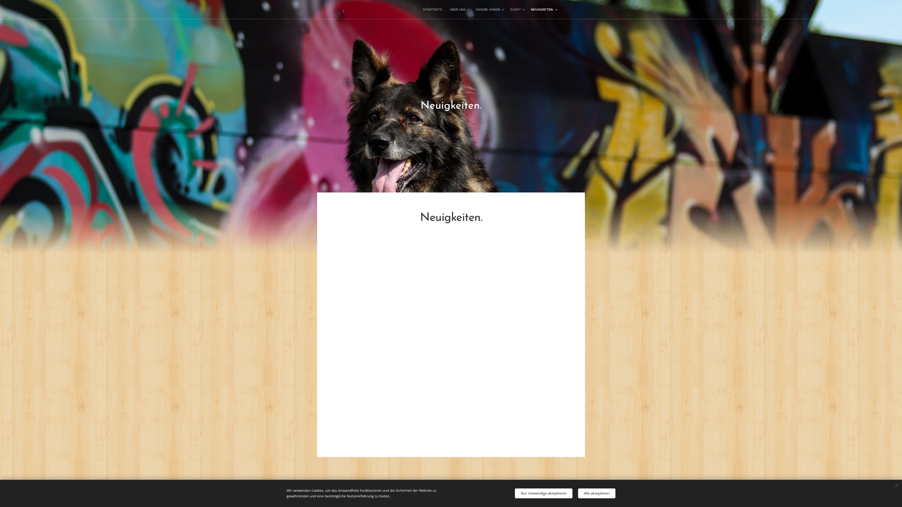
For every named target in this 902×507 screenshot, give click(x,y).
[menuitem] (434, 9)
